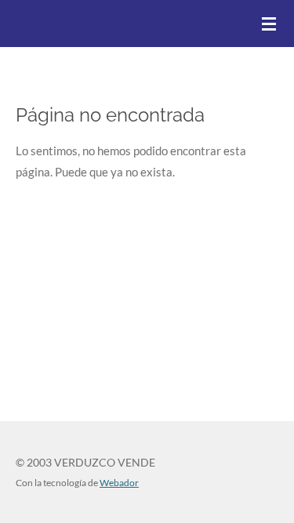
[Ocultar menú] (269, 23)
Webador (119, 482)
